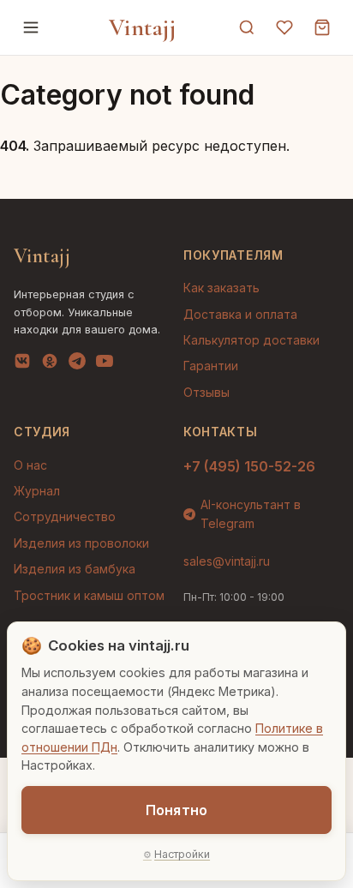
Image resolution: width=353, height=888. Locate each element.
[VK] (22, 364)
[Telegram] (77, 364)
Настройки (182, 854)
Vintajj (142, 27)
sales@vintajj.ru (226, 561)
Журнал (37, 490)
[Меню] (31, 27)
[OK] (49, 364)
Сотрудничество (65, 516)
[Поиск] (247, 27)
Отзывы (206, 392)
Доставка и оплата (240, 314)
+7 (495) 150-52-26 (249, 466)
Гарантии (210, 365)
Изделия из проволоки (81, 543)
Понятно (176, 810)
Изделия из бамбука (74, 568)
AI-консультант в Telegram (250, 514)
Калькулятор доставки (251, 340)
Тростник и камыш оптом (89, 595)
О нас (30, 465)
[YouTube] (104, 364)
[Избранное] (284, 27)
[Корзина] (322, 27)
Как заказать (221, 287)
